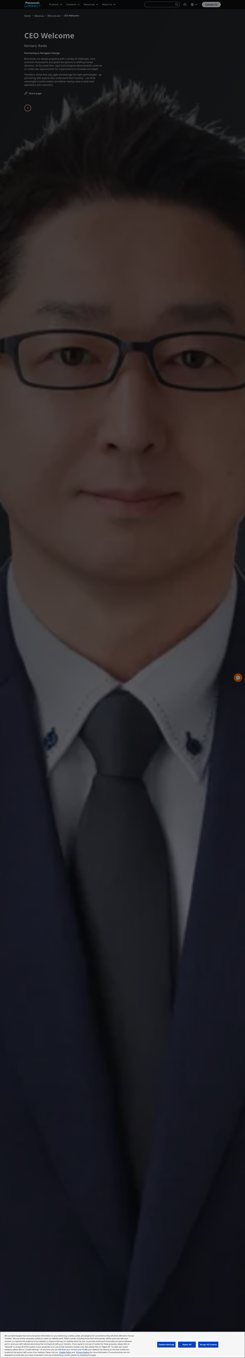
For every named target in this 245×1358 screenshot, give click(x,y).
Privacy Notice (82, 1352)
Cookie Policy (65, 1352)
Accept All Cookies (208, 1344)
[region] (122, 1345)
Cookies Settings (166, 1344)
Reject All (186, 1344)
